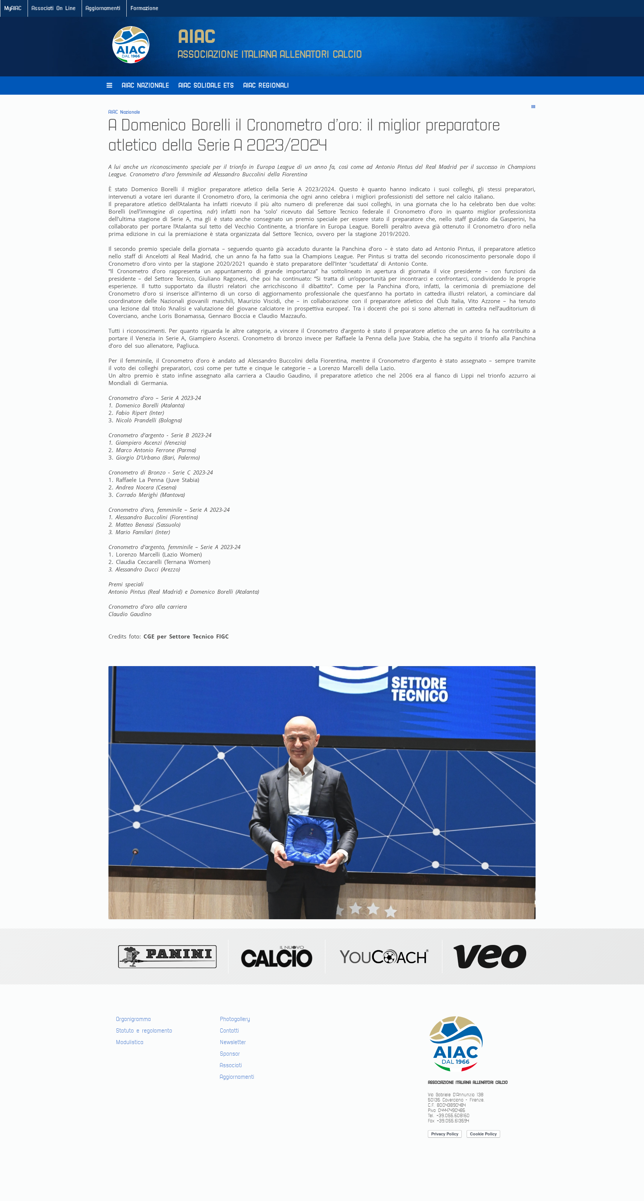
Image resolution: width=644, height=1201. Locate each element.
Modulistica (129, 1042)
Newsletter (233, 1042)
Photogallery (235, 1019)
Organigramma (133, 1019)
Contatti (229, 1030)
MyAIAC (13, 8)
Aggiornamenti (103, 8)
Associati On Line (54, 8)
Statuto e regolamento (144, 1030)
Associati (231, 1065)
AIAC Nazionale (145, 85)
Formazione (144, 8)
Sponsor (230, 1053)
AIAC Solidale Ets (206, 85)
